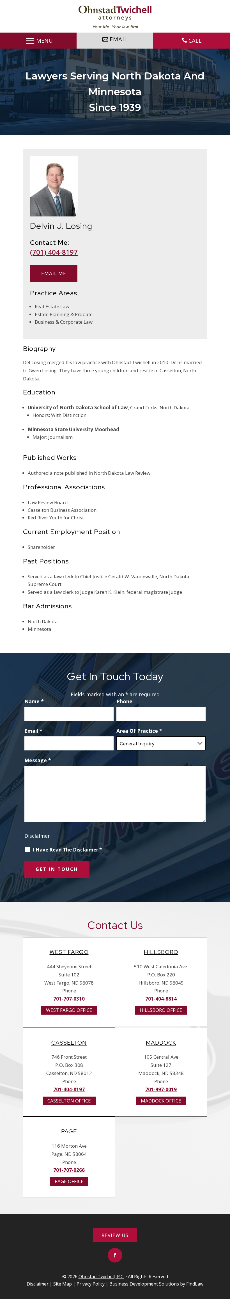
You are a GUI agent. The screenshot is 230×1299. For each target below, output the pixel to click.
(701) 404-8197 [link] (54, 252)
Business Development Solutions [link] (144, 1284)
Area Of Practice (139, 731)
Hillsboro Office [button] (161, 1010)
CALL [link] (195, 40)
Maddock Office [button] (161, 1100)
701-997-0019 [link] (161, 1089)
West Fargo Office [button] (69, 1010)
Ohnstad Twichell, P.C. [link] (101, 1276)
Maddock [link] (161, 1042)
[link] (115, 17)
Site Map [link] (62, 1284)
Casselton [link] (69, 1042)
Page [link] (69, 1131)
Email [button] (119, 39)
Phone (124, 701)
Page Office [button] (69, 1181)
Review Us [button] (115, 1235)
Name (34, 701)
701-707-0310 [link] (69, 999)
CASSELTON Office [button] (69, 1100)
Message (37, 760)
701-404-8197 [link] (69, 1089)
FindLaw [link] (194, 1284)
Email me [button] (53, 273)
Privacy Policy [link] (91, 1284)
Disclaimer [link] (38, 1284)
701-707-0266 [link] (69, 1170)
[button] (38, 41)
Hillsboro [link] (161, 952)
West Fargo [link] (69, 952)
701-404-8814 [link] (161, 999)
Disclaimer (37, 835)
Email (33, 731)
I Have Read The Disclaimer (67, 850)
